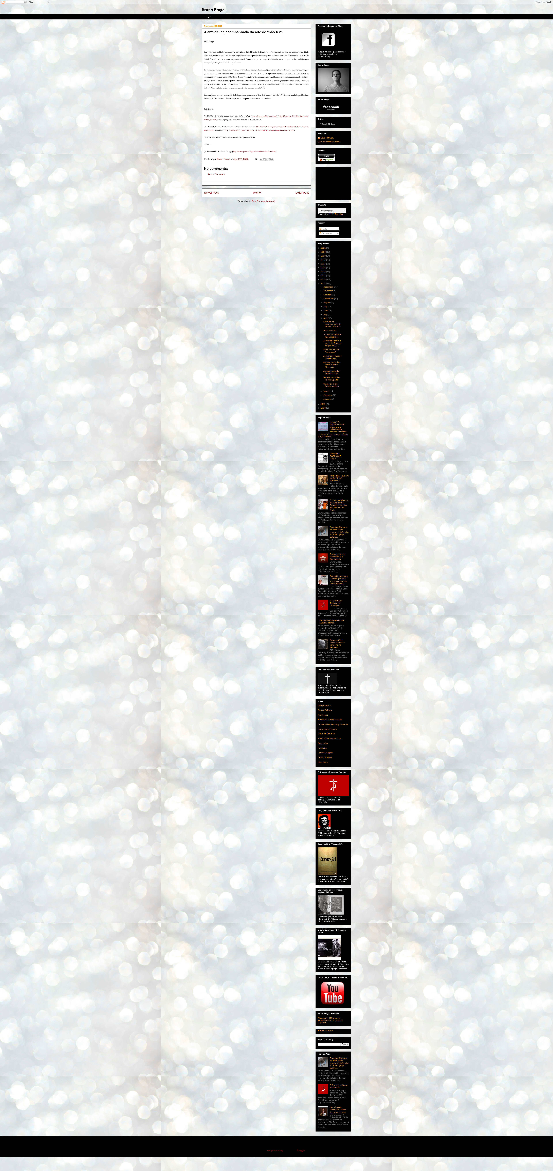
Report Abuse (325, 1030)
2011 (323, 404)
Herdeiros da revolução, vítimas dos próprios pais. (338, 1109)
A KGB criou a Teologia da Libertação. (336, 603)
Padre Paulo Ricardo (327, 729)
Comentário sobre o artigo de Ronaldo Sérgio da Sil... (332, 343)
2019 (323, 256)
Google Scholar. (325, 710)
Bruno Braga (213, 10)
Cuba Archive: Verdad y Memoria (333, 724)
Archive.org (323, 715)
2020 (323, 252)
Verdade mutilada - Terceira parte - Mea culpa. (331, 364)
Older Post (302, 192)
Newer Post (211, 192)
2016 (323, 267)
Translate (339, 214)
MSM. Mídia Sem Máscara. (330, 738)
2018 (323, 260)
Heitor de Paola (325, 757)
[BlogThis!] (264, 159)
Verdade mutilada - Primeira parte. (331, 378)
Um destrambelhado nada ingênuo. (332, 335)
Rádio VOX (323, 743)
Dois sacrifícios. (330, 330)
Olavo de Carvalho (326, 734)
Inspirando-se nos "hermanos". (331, 350)
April (325, 318)
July (325, 306)
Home (208, 17)
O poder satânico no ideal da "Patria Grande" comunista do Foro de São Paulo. (339, 505)
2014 (323, 275)
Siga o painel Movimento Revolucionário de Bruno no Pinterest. (330, 1020)
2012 (323, 283)
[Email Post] (255, 159)
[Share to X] (266, 159)
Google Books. (324, 705)
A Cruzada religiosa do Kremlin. (338, 1086)
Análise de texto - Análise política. (331, 385)
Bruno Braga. (327, 138)
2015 (323, 271)
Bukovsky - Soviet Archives (330, 719)
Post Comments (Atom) (263, 201)
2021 (323, 248)
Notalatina (322, 748)
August (326, 302)
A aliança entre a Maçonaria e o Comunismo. (337, 556)
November (328, 291)
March (326, 391)
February (327, 395)
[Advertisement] (332, 182)
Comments (326, 233)
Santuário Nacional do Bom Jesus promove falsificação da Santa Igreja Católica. (339, 532)
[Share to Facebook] (269, 159)
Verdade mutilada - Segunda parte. (331, 372)
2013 (323, 279)
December (328, 287)
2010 (323, 408)
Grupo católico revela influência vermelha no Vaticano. (337, 643)
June (325, 310)
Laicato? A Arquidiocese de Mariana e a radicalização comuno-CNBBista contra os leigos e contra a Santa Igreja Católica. (333, 429)
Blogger (301, 1150)
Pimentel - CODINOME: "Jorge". (335, 456)
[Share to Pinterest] (272, 159)
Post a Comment (216, 174)
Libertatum (323, 762)
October (327, 295)
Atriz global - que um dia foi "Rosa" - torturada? (339, 478)
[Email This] (261, 159)
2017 (323, 264)
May (325, 314)
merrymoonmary (275, 1150)
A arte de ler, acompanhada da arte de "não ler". (332, 324)
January (327, 399)
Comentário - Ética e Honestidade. (332, 357)
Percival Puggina (325, 752)
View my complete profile (329, 142)
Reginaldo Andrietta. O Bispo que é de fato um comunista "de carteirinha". (339, 580)
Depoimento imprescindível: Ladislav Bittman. (332, 621)
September (328, 298)
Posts (324, 229)
